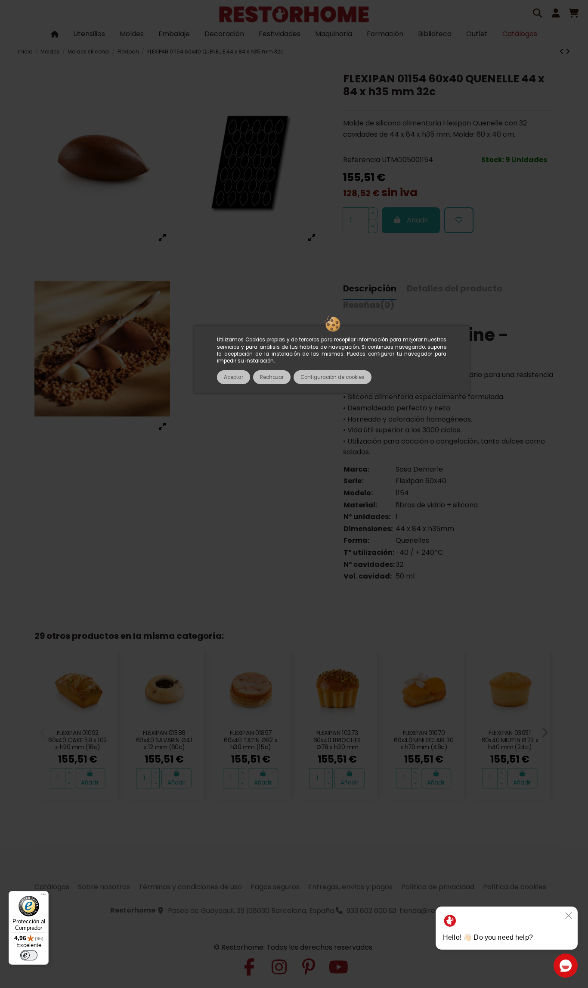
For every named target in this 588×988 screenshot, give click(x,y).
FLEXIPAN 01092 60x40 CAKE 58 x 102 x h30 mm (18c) (78, 739)
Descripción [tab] (369, 288)
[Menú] (43, 896)
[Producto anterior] (563, 51)
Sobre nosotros (104, 887)
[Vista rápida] (107, 683)
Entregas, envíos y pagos (350, 887)
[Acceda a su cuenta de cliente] (555, 14)
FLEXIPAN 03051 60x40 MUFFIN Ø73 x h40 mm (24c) (510, 739)
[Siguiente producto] (568, 51)
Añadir (418, 220)
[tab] (368, 307)
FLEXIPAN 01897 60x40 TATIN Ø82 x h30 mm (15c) (250, 739)
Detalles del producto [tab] (454, 288)
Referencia (361, 160)
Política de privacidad (437, 887)
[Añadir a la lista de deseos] (458, 220)
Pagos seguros (275, 887)
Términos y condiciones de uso (190, 887)
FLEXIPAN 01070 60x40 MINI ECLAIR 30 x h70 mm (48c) (423, 739)
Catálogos (51, 887)
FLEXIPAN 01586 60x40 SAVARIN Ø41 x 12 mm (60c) (164, 739)
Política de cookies (514, 887)
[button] (43, 732)
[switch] (28, 955)
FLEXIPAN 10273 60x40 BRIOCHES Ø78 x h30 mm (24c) (337, 743)
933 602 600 (367, 911)
